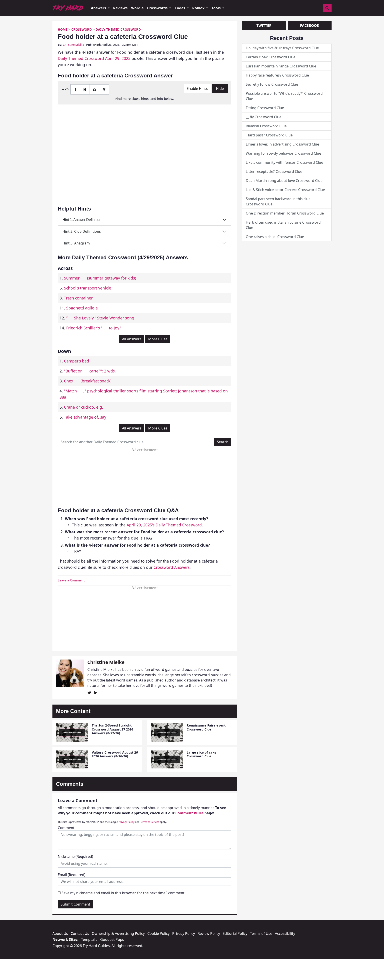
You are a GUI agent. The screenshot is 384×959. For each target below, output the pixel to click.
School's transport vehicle (87, 288)
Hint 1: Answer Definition (81, 220)
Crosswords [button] (157, 8)
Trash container (78, 298)
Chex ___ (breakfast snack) (87, 381)
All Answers (131, 339)
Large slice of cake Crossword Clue (201, 754)
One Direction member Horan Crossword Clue (285, 213)
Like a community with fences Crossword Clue (284, 162)
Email (71, 874)
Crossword (81, 29)
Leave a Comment (71, 580)
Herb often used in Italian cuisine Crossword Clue (283, 225)
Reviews (120, 8)
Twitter (264, 25)
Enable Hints (197, 88)
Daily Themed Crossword (118, 29)
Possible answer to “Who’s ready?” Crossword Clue (284, 96)
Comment (66, 827)
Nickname (75, 856)
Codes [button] (180, 8)
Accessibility (285, 933)
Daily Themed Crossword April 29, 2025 (94, 58)
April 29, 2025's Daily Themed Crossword (164, 525)
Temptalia (89, 939)
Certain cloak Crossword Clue (270, 57)
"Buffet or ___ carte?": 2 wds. (90, 371)
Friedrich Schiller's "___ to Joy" (93, 328)
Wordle (137, 8)
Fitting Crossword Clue (265, 107)
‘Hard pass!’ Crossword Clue (269, 135)
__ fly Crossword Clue (263, 116)
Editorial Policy (235, 933)
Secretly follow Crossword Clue (272, 84)
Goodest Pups (112, 939)
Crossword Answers (172, 567)
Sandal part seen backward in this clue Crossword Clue (278, 201)
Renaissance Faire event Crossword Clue (206, 727)
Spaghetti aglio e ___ (85, 308)
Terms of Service (149, 821)
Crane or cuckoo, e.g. (83, 407)
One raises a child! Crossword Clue (275, 236)
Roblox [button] (198, 8)
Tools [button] (217, 8)
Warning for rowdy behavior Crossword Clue (283, 153)
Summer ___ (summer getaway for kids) (100, 278)
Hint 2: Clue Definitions (81, 231)
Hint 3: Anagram (76, 243)
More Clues (157, 339)
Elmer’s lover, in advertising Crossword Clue (282, 144)
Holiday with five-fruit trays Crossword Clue (282, 47)
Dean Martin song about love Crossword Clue (284, 180)
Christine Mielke (73, 45)
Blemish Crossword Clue (266, 126)
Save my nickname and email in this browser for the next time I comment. (123, 892)
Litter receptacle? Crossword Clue (274, 171)
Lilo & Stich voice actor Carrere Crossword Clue (285, 189)
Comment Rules (189, 813)
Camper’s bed (76, 361)
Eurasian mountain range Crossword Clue (281, 66)
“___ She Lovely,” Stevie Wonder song (100, 318)
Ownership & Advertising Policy (118, 933)
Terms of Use (261, 933)
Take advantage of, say (85, 417)
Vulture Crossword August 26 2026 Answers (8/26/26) (115, 754)
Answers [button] (99, 8)
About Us (60, 933)
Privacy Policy (126, 821)
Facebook (309, 25)
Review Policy (209, 933)
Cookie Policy (158, 933)
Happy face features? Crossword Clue (277, 75)
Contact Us (80, 933)
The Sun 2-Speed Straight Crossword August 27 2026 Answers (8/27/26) (112, 729)
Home (63, 29)
